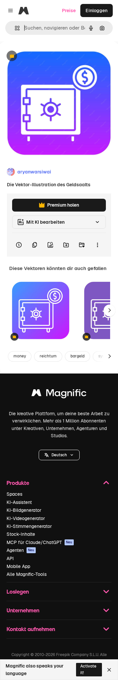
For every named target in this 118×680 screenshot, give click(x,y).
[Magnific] (59, 394)
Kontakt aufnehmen (31, 628)
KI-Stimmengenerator (29, 526)
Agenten (20, 550)
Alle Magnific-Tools (27, 574)
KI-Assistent (19, 502)
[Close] (109, 670)
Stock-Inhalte (21, 534)
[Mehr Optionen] (97, 244)
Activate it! (88, 669)
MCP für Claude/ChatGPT (39, 542)
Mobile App (18, 566)
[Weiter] (109, 310)
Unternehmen (23, 610)
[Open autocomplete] (15, 28)
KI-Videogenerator (26, 518)
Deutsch (59, 455)
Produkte (18, 482)
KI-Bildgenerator (24, 510)
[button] (59, 455)
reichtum (48, 356)
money (19, 356)
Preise (69, 10)
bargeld (77, 356)
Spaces (14, 494)
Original (42, 56)
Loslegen (18, 591)
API (10, 558)
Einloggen (97, 10)
